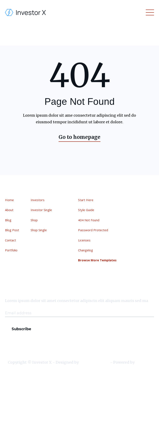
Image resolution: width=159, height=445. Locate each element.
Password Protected (93, 230)
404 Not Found (88, 220)
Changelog (85, 250)
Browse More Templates (97, 260)
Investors (38, 200)
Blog (8, 220)
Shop (34, 220)
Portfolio (11, 250)
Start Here (85, 200)
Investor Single (41, 210)
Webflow (143, 362)
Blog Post (12, 230)
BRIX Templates (94, 362)
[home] (25, 12)
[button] (149, 12)
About (9, 210)
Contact (10, 240)
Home (9, 200)
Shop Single (39, 230)
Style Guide (86, 210)
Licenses (84, 240)
